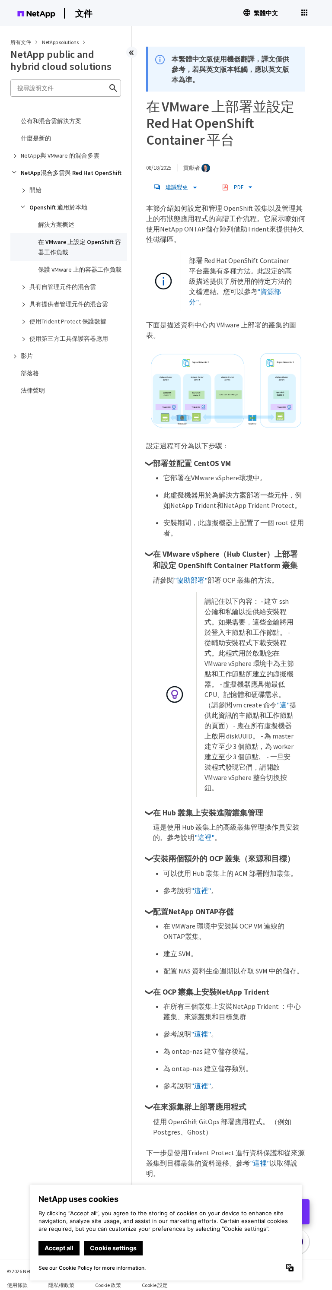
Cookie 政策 (108, 1285)
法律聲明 (33, 390)
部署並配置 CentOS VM (192, 463)
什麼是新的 (36, 138)
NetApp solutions (61, 42)
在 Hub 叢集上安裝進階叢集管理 (208, 813)
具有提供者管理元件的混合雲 (68, 304)
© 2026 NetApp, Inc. (28, 1271)
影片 (27, 356)
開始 (35, 190)
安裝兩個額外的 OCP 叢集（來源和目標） (224, 858)
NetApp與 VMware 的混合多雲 (60, 155)
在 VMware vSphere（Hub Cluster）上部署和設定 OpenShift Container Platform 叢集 (225, 559)
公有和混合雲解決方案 (51, 121)
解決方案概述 (56, 224)
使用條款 (17, 1285)
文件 (84, 13)
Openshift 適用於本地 (58, 207)
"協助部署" (191, 580)
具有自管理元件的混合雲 (62, 287)
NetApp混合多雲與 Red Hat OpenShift (71, 173)
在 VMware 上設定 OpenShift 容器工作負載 (79, 247)
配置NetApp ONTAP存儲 (193, 911)
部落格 (30, 373)
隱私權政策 (61, 1285)
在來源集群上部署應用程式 (199, 1107)
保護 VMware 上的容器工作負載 (79, 269)
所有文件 (20, 42)
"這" (283, 704)
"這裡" (204, 837)
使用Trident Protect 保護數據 (67, 321)
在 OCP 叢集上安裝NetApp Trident (211, 992)
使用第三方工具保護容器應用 (68, 338)
